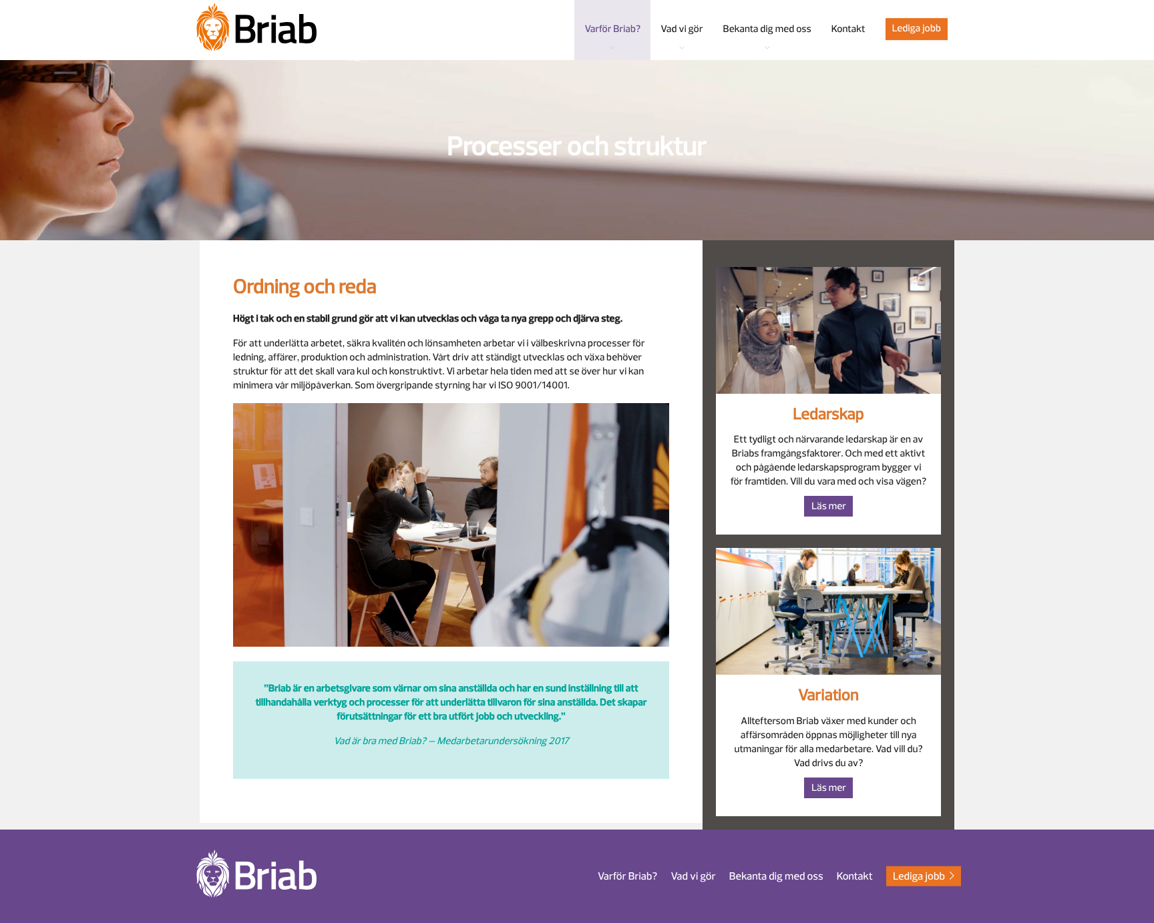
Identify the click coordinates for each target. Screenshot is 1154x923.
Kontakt (855, 875)
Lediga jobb (916, 28)
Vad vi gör (692, 875)
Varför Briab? (627, 875)
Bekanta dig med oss (776, 875)
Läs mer (828, 506)
